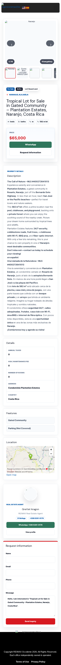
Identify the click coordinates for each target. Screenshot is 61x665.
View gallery (47, 61)
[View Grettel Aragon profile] (30, 494)
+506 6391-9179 (37, 518)
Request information (30, 152)
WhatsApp (30, 144)
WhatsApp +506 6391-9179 (30, 525)
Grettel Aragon (30, 509)
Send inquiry (30, 621)
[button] (56, 7)
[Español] (27, 7)
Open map (11, 475)
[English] (24, 7)
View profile (30, 532)
